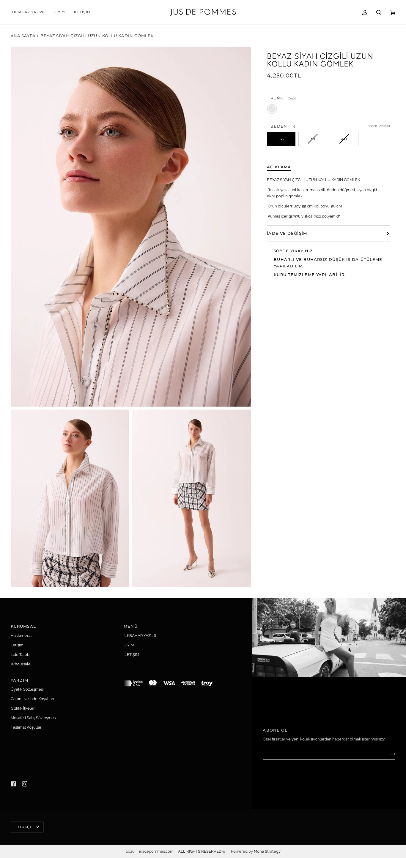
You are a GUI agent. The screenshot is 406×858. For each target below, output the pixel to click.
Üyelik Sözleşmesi (27, 689)
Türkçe (25, 826)
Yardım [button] (20, 680)
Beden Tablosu (378, 125)
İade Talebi (20, 654)
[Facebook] (13, 783)
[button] (59, 12)
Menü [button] (130, 626)
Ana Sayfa (23, 35)
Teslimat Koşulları (27, 727)
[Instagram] (24, 783)
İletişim (17, 645)
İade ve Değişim (287, 233)
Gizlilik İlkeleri (23, 708)
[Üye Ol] (387, 754)
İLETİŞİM (131, 654)
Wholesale (21, 664)
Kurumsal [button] (23, 626)
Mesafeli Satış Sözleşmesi (33, 718)
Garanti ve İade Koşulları (32, 699)
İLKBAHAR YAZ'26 (140, 635)
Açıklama (279, 166)
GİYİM (129, 645)
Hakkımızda (21, 635)
